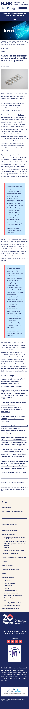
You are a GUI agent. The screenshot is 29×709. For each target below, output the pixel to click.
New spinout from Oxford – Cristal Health (13, 482)
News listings (6, 507)
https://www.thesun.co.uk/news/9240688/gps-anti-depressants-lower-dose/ (14, 419)
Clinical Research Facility (10, 530)
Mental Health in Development (13, 595)
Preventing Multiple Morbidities (13, 603)
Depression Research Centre (11, 553)
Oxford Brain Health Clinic (10, 569)
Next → (3, 51)
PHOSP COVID (8, 547)
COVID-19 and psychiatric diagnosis (15, 541)
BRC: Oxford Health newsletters (12, 511)
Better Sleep (7, 581)
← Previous (4, 48)
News (24, 472)
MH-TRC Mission (7, 565)
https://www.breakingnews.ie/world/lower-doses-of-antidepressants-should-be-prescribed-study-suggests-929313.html (14, 407)
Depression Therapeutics (15, 472)
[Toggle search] (3, 8)
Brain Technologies (9, 583)
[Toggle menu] (15, 19)
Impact (4, 561)
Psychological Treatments (12, 605)
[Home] (14, 4)
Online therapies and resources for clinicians (15, 544)
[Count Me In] (14, 653)
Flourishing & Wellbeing (11, 593)
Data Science (8, 585)
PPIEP (4, 573)
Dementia (7, 588)
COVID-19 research (8, 534)
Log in (6, 700)
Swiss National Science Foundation (14, 371)
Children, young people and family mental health (14, 538)
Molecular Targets (9, 598)
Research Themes (8, 577)
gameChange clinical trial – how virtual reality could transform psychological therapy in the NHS (14, 489)
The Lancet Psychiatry (8, 96)
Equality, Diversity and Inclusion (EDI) (14, 557)
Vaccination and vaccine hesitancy (14, 550)
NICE (12, 239)
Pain (5, 600)
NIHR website (23, 8)
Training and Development (10, 608)
